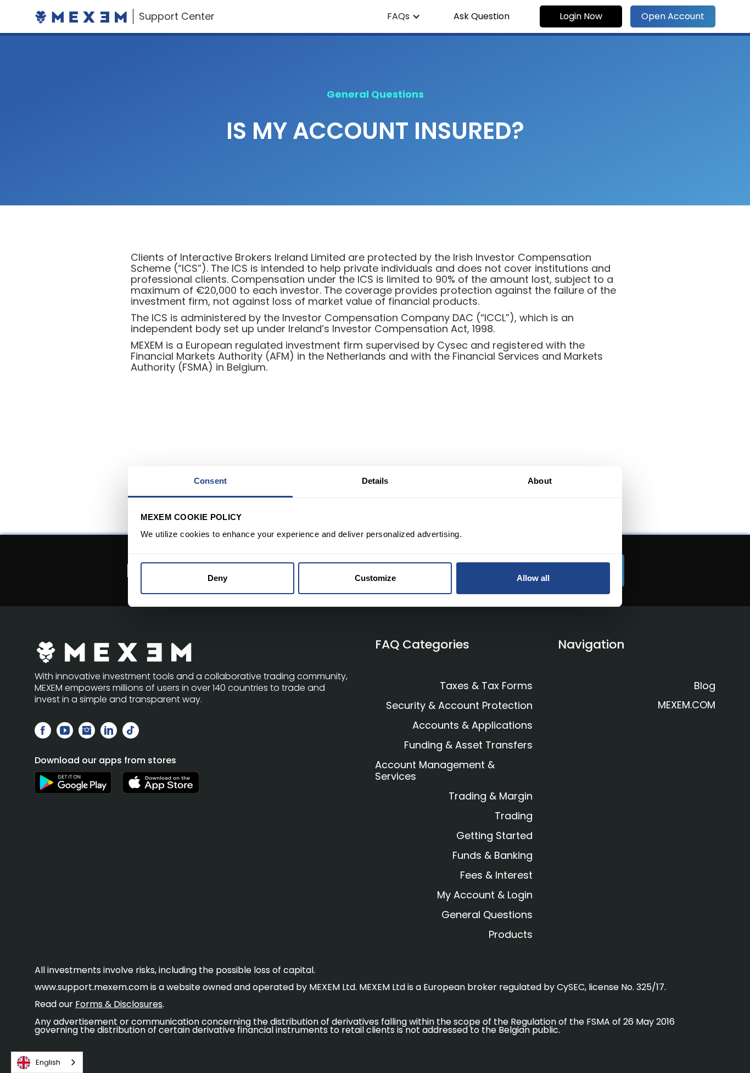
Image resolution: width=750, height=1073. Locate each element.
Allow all (533, 578)
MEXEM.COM (686, 705)
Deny (217, 578)
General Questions (487, 914)
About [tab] (540, 480)
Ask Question (482, 16)
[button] (404, 16)
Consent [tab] (210, 480)
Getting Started (494, 835)
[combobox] (47, 1062)
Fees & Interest (496, 875)
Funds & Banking (492, 855)
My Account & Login (485, 895)
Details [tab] (375, 480)
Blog (704, 685)
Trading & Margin (491, 796)
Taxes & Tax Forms (486, 685)
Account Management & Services (435, 770)
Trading (514, 816)
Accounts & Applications (472, 725)
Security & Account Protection (459, 705)
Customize (375, 578)
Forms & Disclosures (119, 1004)
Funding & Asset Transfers (468, 745)
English (48, 1062)
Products (511, 934)
